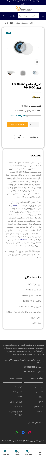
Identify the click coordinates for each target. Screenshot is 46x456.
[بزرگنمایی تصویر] (36, 62)
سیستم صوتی (21, 23)
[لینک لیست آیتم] (33, 386)
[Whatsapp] (16, 433)
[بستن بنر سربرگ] (3, 2)
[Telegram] (23, 433)
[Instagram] (30, 433)
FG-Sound (8, 23)
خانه (31, 23)
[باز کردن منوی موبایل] (42, 15)
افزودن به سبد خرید (17, 124)
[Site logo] (23, 8)
